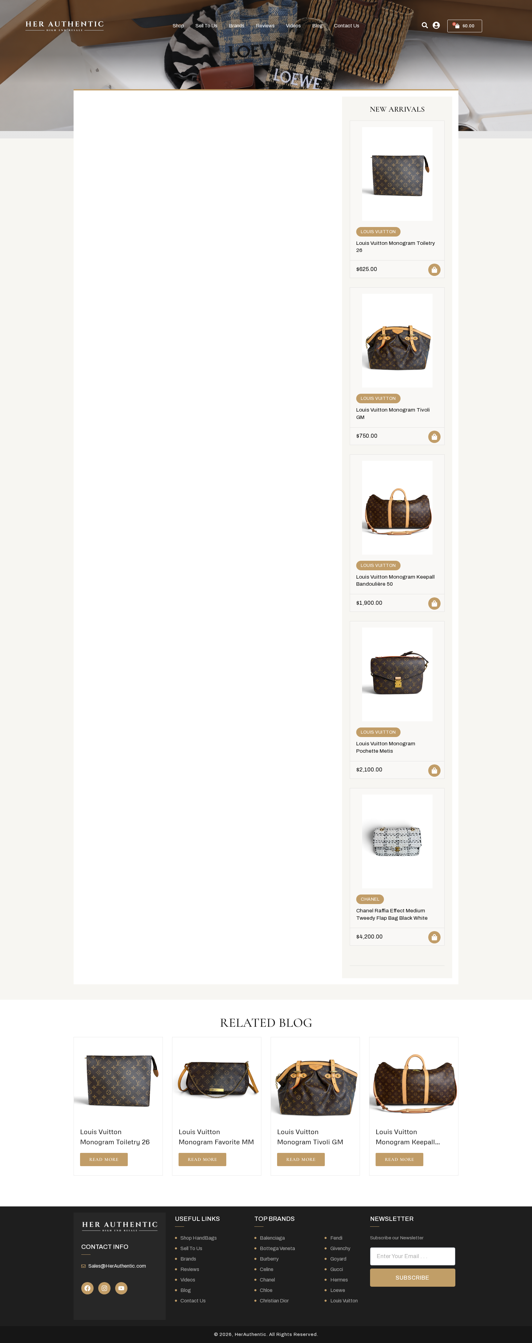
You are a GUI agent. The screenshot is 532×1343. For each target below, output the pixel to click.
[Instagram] (104, 1288)
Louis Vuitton (378, 231)
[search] (425, 25)
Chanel (370, 899)
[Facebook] (87, 1288)
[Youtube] (121, 1288)
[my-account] (436, 25)
